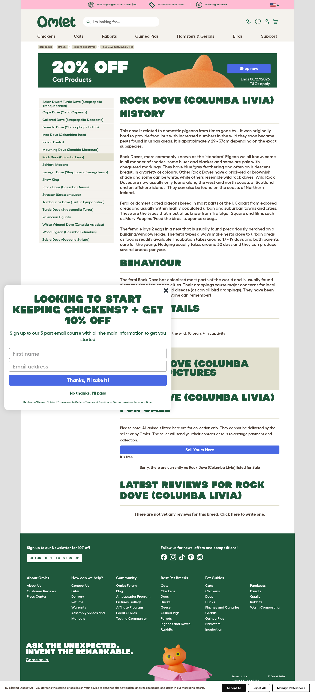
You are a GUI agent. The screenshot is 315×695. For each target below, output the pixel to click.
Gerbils (210, 613)
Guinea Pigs (170, 613)
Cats (164, 585)
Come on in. (37, 659)
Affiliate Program (129, 607)
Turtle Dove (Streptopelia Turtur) (67, 209)
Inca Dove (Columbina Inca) (64, 135)
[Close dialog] (166, 290)
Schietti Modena (55, 164)
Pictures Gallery (128, 602)
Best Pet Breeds (174, 578)
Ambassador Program (133, 596)
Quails (255, 596)
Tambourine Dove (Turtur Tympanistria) (73, 202)
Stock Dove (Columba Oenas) (65, 187)
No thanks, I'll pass (88, 393)
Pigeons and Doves (84, 46)
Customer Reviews (41, 591)
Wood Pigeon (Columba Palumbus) (69, 232)
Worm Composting (265, 607)
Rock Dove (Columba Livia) (63, 157)
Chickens (168, 591)
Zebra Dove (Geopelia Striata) (65, 239)
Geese (166, 607)
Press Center (36, 596)
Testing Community (131, 618)
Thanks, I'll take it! (88, 380)
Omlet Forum (126, 585)
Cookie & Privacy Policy (245, 680)
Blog (119, 591)
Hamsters (212, 624)
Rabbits (167, 629)
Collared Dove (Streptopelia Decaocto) (73, 120)
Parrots (166, 618)
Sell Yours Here (199, 449)
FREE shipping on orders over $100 (116, 4)
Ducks (165, 602)
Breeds (62, 46)
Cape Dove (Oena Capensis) (64, 112)
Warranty (78, 607)
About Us (34, 585)
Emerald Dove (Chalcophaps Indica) (70, 127)
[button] (246, 578)
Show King (50, 179)
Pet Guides (214, 578)
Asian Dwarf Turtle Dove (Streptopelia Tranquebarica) (72, 104)
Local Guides (126, 613)
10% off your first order (170, 4)
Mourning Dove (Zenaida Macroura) (70, 149)
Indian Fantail (53, 142)
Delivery (77, 596)
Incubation (213, 629)
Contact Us (80, 585)
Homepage (45, 46)
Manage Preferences (291, 688)
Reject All (259, 688)
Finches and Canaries (222, 607)
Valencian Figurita (56, 217)
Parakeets (258, 585)
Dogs (165, 596)
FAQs (75, 591)
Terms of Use (239, 676)
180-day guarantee (215, 4)
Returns (77, 602)
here (235, 514)
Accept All (234, 688)
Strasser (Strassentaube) (61, 194)
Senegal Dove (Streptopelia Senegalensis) (75, 172)
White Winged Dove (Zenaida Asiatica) (73, 224)
